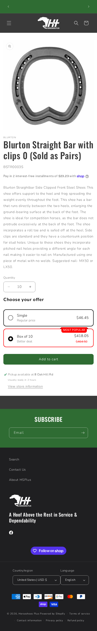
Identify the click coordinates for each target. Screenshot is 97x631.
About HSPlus (20, 480)
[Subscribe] (83, 432)
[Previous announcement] (8, 7)
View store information (25, 386)
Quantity (9, 278)
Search (14, 459)
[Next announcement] (89, 7)
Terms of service (79, 613)
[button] (9, 23)
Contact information (29, 620)
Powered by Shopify (52, 613)
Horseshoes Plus (28, 613)
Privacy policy (54, 620)
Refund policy (75, 620)
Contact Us (17, 469)
